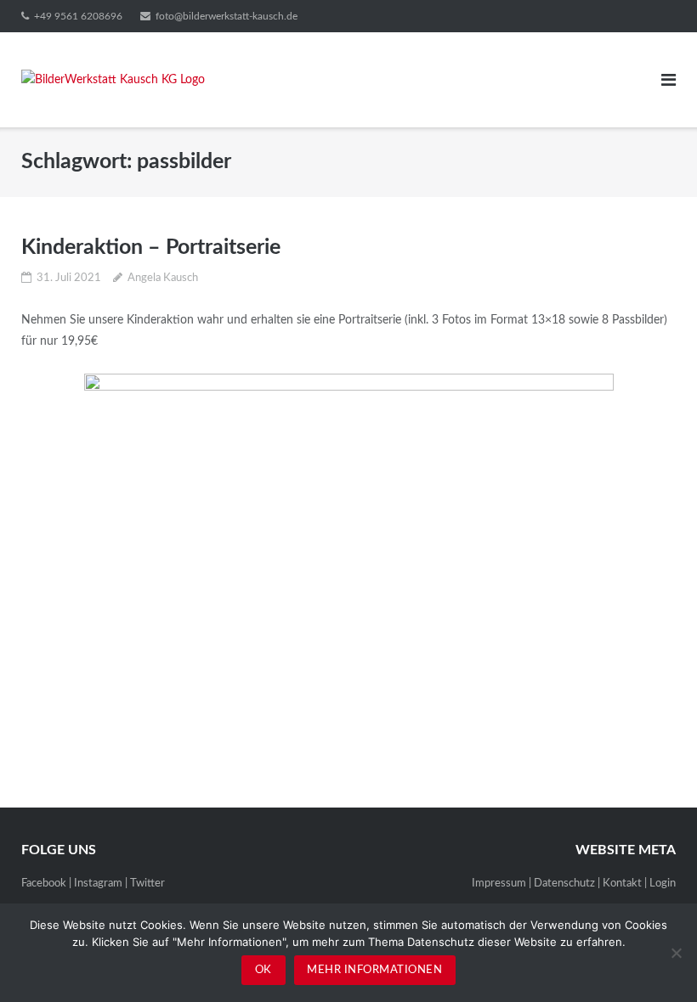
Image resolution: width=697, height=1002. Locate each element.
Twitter (147, 883)
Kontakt (622, 883)
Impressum (499, 883)
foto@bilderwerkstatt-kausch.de (227, 16)
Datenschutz (564, 883)
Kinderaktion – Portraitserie (150, 247)
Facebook (43, 883)
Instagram (98, 883)
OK (263, 970)
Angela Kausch (163, 278)
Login (662, 883)
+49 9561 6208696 (78, 16)
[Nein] (675, 952)
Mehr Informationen (374, 970)
